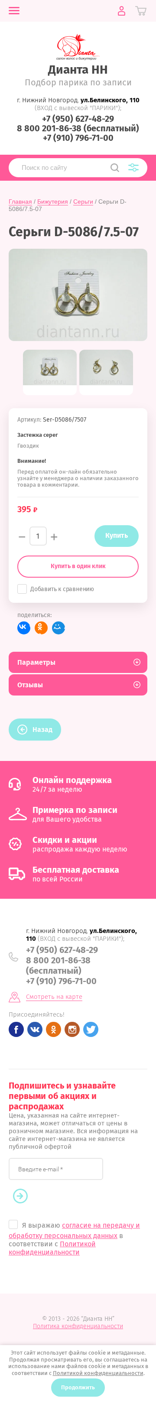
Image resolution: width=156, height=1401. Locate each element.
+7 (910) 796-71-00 (78, 138)
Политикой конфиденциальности (52, 1248)
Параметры (36, 662)
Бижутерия (52, 201)
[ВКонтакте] (23, 627)
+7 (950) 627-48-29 (78, 119)
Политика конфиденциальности (78, 1326)
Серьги (83, 201)
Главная (20, 201)
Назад (42, 729)
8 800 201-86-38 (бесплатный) (78, 128)
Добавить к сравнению (62, 589)
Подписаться (24, 1196)
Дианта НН (78, 69)
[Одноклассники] (41, 627)
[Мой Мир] (58, 627)
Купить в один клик (78, 566)
